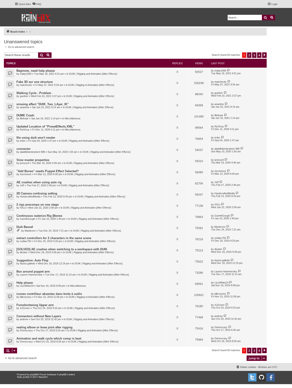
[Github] (261, 377)
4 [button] (259, 55)
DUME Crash (25, 115)
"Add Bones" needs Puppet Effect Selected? (47, 171)
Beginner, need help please (35, 70)
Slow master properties (32, 160)
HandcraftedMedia (30, 196)
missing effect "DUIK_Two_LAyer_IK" (42, 104)
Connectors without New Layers (38, 316)
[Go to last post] (228, 70)
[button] (264, 55)
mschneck (25, 174)
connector (23, 149)
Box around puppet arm (33, 271)
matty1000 (25, 73)
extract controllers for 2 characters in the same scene (53, 238)
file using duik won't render (35, 137)
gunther (24, 96)
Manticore (30, 230)
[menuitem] (36, 4)
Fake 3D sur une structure (34, 82)
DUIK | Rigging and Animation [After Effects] (93, 73)
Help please (24, 282)
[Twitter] (252, 377)
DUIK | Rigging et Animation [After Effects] (91, 85)
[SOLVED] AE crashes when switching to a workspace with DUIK (61, 249)
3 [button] (254, 55)
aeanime (24, 107)
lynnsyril (24, 163)
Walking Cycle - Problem (33, 93)
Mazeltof (43, 377)
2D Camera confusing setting (36, 193)
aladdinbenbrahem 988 (32, 152)
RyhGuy (24, 129)
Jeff (22, 185)
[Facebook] (270, 377)
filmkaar (24, 118)
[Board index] (36, 17)
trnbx (23, 140)
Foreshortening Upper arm (35, 305)
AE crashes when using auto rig (39, 182)
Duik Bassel (24, 227)
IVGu (23, 207)
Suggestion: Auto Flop (32, 260)
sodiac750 (25, 241)
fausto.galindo (27, 263)
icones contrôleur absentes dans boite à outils (49, 294)
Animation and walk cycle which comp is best (48, 338)
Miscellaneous (73, 118)
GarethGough (27, 218)
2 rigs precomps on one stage (37, 204)
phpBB (33, 374)
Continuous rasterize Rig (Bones (39, 215)
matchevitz (26, 85)
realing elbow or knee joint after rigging (44, 327)
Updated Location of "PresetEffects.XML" (45, 126)
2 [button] (249, 55)
